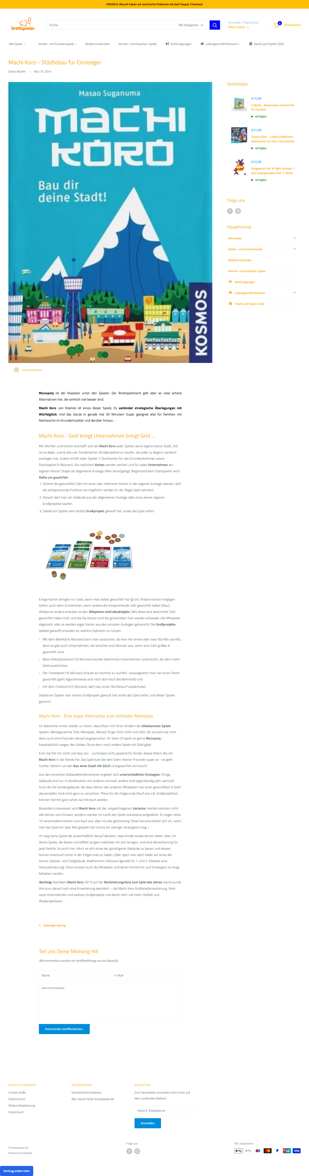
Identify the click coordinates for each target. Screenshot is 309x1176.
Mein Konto (237, 26)
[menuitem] (17, 44)
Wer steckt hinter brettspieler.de (92, 1099)
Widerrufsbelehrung (21, 1105)
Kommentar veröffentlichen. (64, 1029)
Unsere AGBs (17, 1092)
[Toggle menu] (294, 238)
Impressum (16, 1112)
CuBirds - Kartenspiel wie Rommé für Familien (272, 107)
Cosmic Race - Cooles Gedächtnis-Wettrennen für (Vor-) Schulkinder (272, 138)
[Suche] (215, 25)
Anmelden (148, 1123)
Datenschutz (16, 1099)
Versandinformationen (86, 1092)
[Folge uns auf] (230, 211)
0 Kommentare (32, 370)
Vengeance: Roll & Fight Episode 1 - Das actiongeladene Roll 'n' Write (273, 170)
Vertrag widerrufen (16, 1170)
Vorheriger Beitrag (54, 925)
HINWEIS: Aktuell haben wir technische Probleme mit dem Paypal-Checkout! (154, 4)
